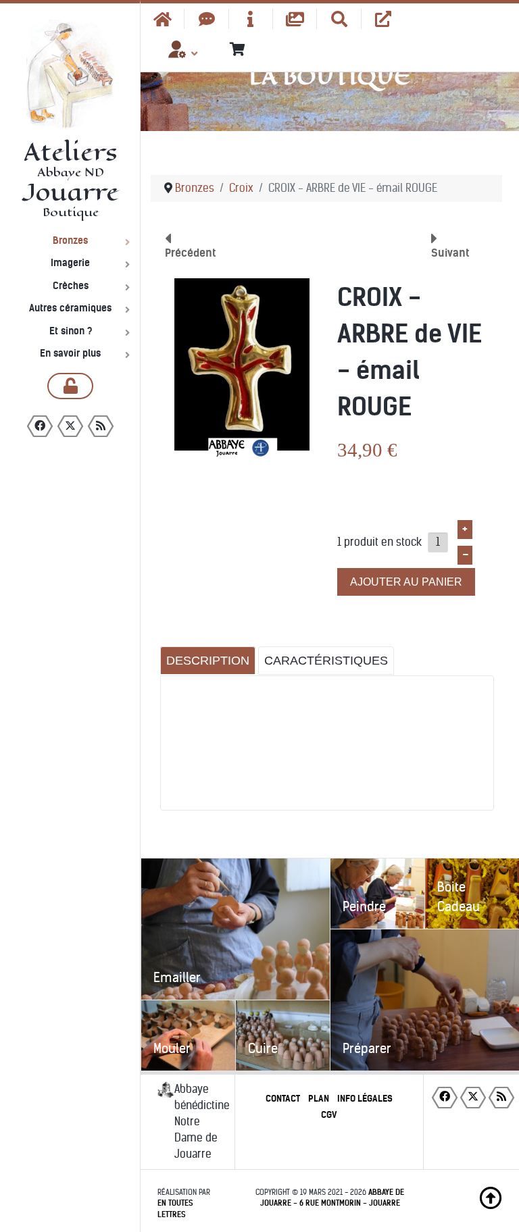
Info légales (365, 1099)
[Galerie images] (295, 19)
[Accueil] (162, 19)
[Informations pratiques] (251, 19)
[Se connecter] (70, 386)
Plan (318, 1099)
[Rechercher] (339, 19)
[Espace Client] (177, 54)
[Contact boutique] (206, 19)
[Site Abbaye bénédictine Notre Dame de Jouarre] (383, 19)
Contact (283, 1099)
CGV (329, 1115)
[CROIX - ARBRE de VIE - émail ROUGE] (242, 367)
